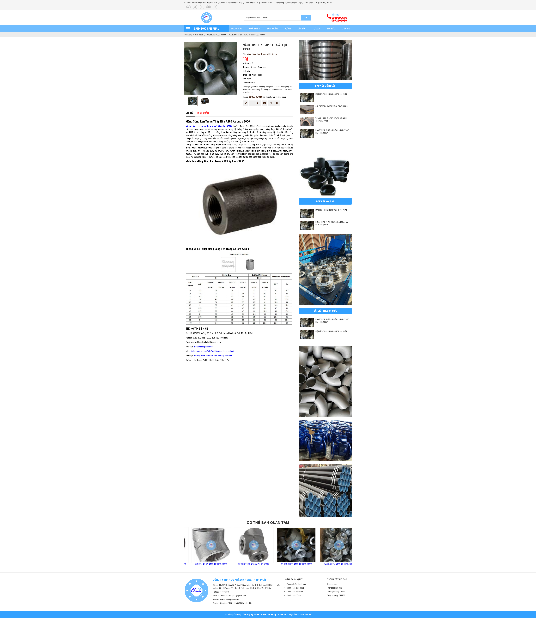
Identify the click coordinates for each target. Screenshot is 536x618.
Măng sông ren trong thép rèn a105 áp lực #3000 (209, 126)
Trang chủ (236, 28)
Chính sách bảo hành (295, 591)
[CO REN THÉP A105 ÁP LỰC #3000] (256, 545)
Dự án (287, 28)
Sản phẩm (272, 28)
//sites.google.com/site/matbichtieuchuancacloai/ (212, 351)
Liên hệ (346, 28)
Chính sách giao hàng (295, 588)
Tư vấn (316, 28)
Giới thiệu (254, 28)
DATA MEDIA (305, 614)
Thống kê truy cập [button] (337, 579)
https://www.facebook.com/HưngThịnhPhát (213, 355)
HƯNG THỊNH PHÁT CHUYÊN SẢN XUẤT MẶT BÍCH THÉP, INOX (332, 131)
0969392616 (256, 96)
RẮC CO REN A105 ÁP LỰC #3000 (298, 564)
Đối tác (302, 28)
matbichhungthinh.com (203, 346)
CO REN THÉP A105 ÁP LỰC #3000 (256, 564)
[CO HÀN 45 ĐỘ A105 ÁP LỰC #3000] (341, 545)
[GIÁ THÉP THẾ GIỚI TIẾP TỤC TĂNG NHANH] (307, 109)
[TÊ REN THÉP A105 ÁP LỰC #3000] (213, 545)
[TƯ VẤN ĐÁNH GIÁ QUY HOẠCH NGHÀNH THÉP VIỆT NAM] (307, 121)
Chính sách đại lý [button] (293, 579)
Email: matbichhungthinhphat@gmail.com (202, 3)
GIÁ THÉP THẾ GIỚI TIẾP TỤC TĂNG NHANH (331, 106)
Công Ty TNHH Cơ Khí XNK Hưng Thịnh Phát (266, 614)
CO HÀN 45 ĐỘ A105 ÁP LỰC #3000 (341, 564)
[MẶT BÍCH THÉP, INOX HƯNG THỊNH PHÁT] (307, 97)
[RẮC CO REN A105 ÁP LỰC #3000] (298, 545)
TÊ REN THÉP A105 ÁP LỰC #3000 (213, 564)
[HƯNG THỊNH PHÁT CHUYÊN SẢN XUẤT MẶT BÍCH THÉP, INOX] (307, 133)
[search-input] (277, 17)
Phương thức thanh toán (296, 584)
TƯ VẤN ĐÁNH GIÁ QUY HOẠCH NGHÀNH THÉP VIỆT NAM (331, 119)
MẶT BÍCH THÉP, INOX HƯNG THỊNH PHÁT (331, 94)
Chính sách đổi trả (294, 595)
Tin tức (331, 28)
